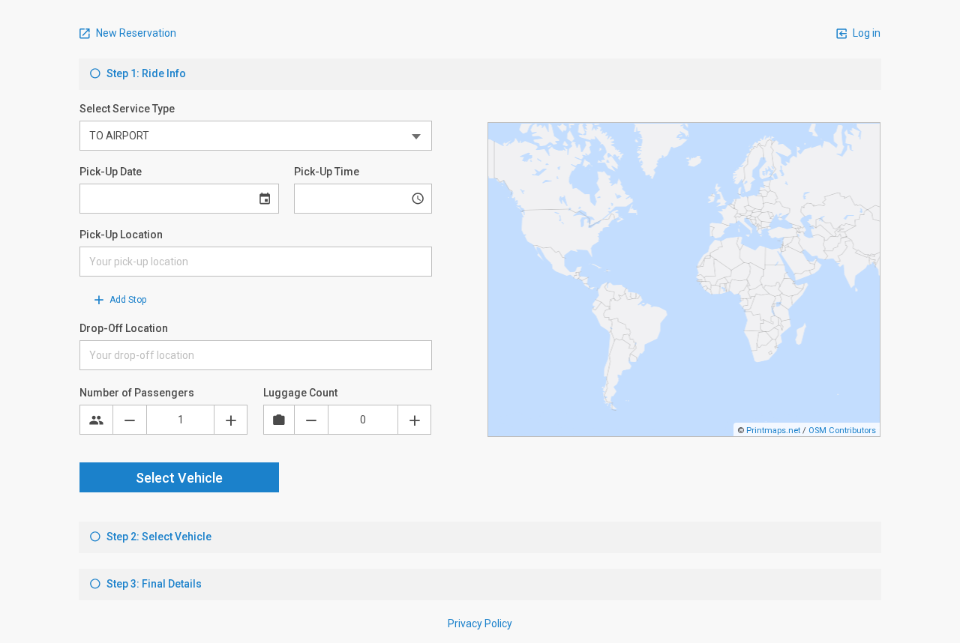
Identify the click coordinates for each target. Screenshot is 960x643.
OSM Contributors (842, 430)
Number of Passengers (137, 393)
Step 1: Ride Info (145, 73)
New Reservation (135, 33)
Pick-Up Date (111, 172)
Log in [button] (865, 33)
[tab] (480, 74)
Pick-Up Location (121, 235)
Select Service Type (127, 109)
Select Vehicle (179, 478)
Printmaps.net (773, 430)
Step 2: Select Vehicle (158, 537)
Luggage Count (300, 393)
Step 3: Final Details (153, 584)
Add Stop (126, 300)
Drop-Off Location (124, 328)
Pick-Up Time (326, 172)
